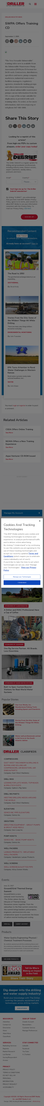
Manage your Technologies (22, 577)
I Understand (22, 582)
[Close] (39, 520)
